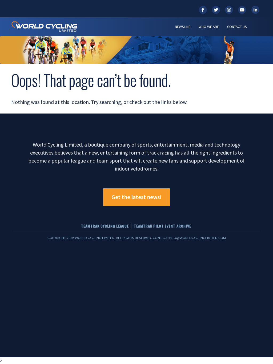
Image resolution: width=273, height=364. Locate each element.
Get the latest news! (136, 197)
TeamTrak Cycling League (105, 226)
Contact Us (237, 26)
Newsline (182, 26)
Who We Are (209, 26)
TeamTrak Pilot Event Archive (162, 226)
